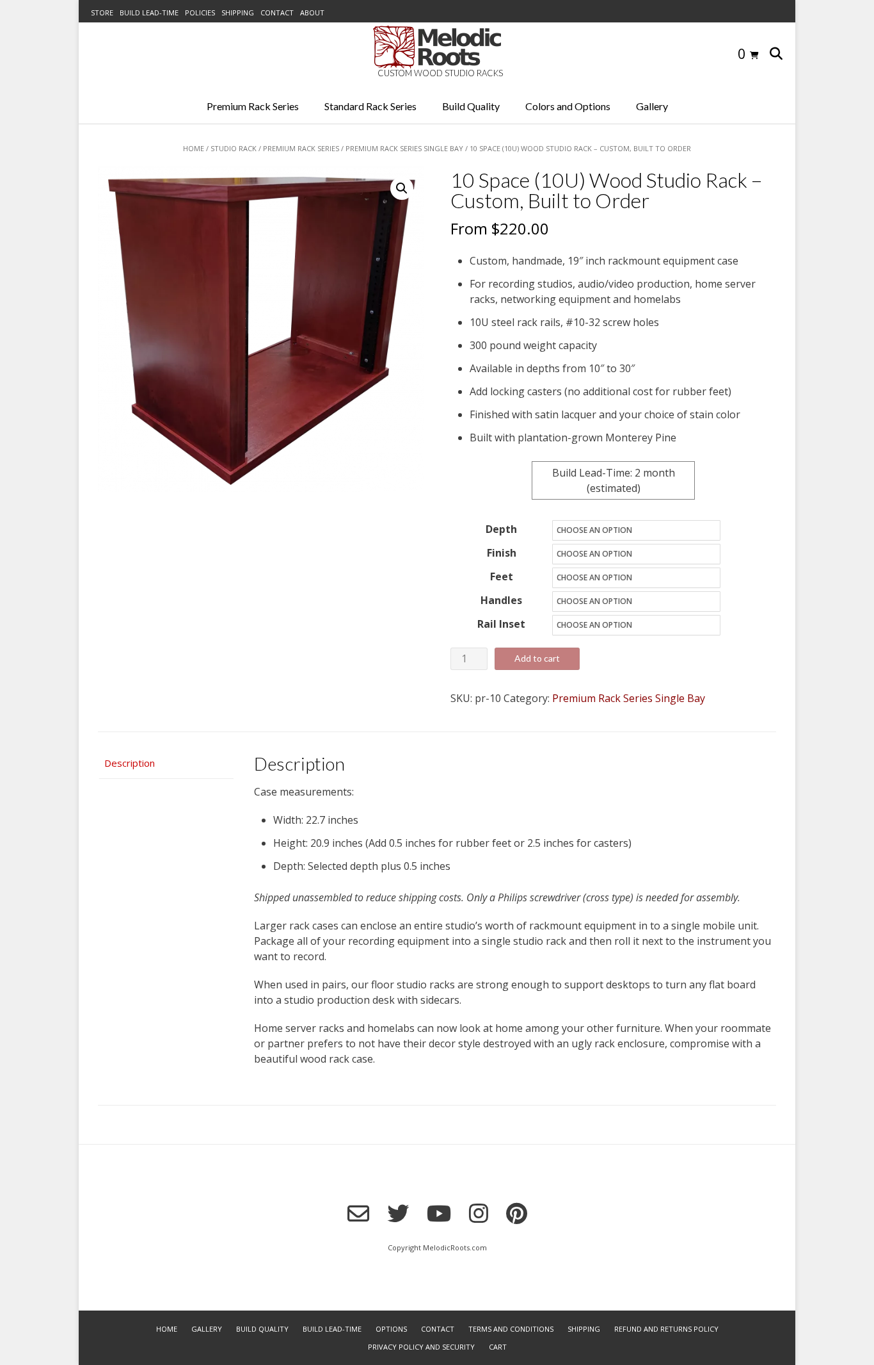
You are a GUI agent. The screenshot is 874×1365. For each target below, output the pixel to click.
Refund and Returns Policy (666, 1329)
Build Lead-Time (149, 12)
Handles (501, 600)
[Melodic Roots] (437, 47)
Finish (501, 553)
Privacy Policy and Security (421, 1347)
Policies (200, 12)
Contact (277, 12)
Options (391, 1329)
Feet (501, 576)
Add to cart (537, 658)
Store (102, 12)
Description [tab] (129, 762)
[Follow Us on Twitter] (398, 1213)
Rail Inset (501, 624)
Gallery (652, 106)
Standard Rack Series (370, 106)
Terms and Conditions (510, 1329)
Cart (498, 1347)
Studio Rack (234, 148)
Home (193, 148)
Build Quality (471, 106)
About (312, 12)
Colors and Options (567, 106)
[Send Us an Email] (358, 1214)
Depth (501, 529)
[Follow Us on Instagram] (478, 1213)
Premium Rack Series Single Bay (404, 148)
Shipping (237, 12)
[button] (401, 188)
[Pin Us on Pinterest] (516, 1213)
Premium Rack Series (253, 106)
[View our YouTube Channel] (439, 1213)
